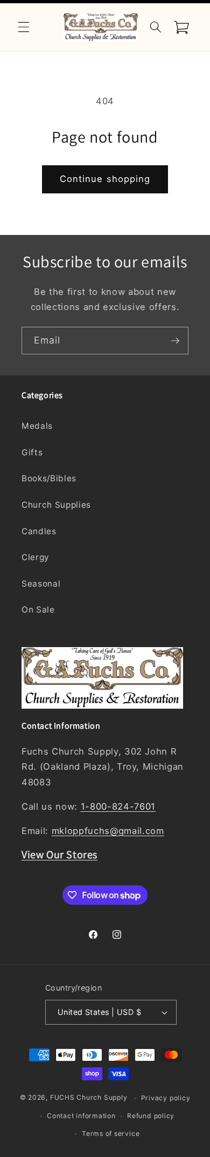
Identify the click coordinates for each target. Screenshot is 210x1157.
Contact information (81, 1116)
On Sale (38, 609)
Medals (37, 426)
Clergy (36, 557)
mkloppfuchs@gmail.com (108, 830)
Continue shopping (105, 178)
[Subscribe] (175, 341)
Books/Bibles (49, 478)
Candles (39, 531)
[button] (24, 27)
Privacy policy (166, 1098)
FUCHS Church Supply (89, 1098)
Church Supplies (56, 505)
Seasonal (41, 583)
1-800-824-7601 (118, 806)
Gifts (32, 452)
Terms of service (110, 1133)
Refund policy (150, 1116)
